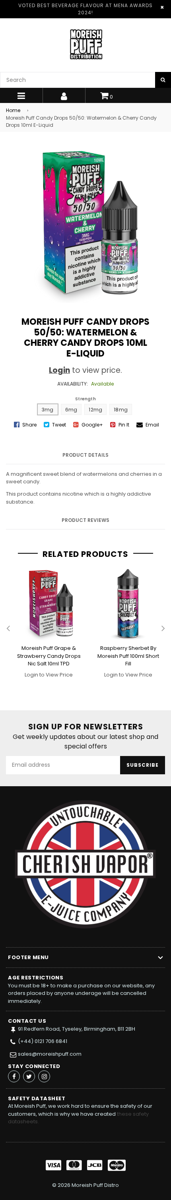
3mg (48, 409)
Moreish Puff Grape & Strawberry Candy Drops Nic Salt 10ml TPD (49, 655)
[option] (46, 628)
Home (13, 110)
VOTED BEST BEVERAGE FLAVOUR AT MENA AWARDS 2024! (85, 9)
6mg (71, 409)
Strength (85, 398)
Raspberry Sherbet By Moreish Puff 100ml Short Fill (128, 655)
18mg (121, 409)
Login (59, 370)
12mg (95, 409)
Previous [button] (8, 629)
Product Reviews (85, 520)
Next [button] (163, 629)
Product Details (85, 455)
